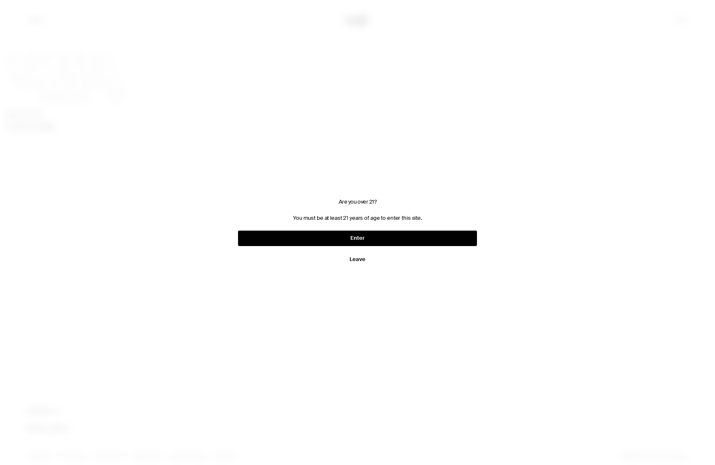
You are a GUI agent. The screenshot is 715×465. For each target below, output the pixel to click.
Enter (357, 237)
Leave (357, 259)
